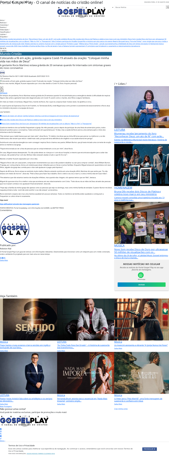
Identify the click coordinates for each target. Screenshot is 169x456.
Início (2, 20)
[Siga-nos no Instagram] (1, 431)
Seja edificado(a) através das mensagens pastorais (19, 204)
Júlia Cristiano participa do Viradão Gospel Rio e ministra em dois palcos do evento (82, 41)
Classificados (5, 32)
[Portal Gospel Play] (81, 12)
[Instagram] (1, 258)
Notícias (3, 23)
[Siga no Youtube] (25, 2)
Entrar (141, 285)
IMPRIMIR (3, 93)
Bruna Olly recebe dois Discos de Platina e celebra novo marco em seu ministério (98, 39)
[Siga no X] (21, 2)
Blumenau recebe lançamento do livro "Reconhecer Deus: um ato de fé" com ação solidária (33, 39)
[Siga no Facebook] (12, 2)
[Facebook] (3, 258)
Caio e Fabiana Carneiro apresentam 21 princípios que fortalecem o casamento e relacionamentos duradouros (99, 46)
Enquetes (4, 37)
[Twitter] (4, 258)
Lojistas (3, 34)
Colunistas (4, 25)
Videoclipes (4, 30)
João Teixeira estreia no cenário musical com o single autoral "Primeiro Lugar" (50, 44)
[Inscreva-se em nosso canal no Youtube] (1, 436)
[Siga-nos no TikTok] (1, 438)
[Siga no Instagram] (16, 2)
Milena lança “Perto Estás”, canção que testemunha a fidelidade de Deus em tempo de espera (113, 44)
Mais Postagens (6, 406)
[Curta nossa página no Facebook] (1, 429)
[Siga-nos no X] (1, 434)
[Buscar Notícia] (167, 6)
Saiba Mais (4, 260)
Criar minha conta (121, 409)
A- (1, 88)
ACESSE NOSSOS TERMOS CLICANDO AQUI (41, 453)
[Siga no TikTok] (30, 2)
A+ (2, 90)
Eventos (3, 27)
